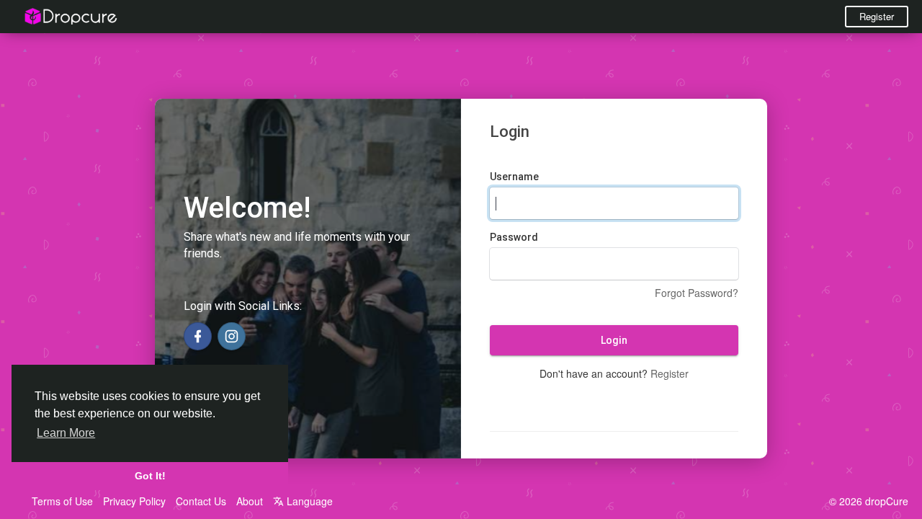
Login (614, 340)
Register (876, 16)
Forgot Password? (696, 292)
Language (308, 501)
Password (514, 237)
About (249, 501)
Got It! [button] (150, 476)
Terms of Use (62, 501)
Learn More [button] (66, 433)
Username (514, 176)
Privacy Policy (134, 501)
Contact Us (201, 501)
